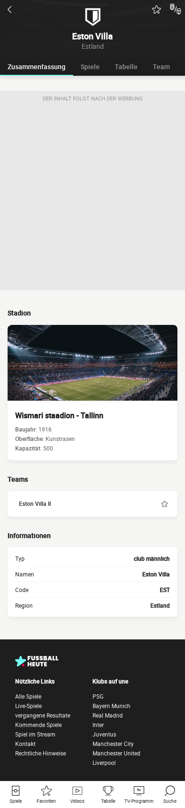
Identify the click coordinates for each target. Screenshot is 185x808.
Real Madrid (107, 715)
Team (161, 66)
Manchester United (116, 753)
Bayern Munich (111, 705)
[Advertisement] (92, 198)
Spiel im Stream (35, 734)
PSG (97, 696)
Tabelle (126, 66)
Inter (98, 724)
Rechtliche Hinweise (40, 753)
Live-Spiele (28, 705)
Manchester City (113, 743)
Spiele (90, 66)
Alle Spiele (28, 696)
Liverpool (104, 762)
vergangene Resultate (42, 715)
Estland (160, 605)
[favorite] (156, 9)
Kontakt (25, 743)
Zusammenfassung (36, 66)
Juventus (104, 734)
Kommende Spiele (38, 724)
